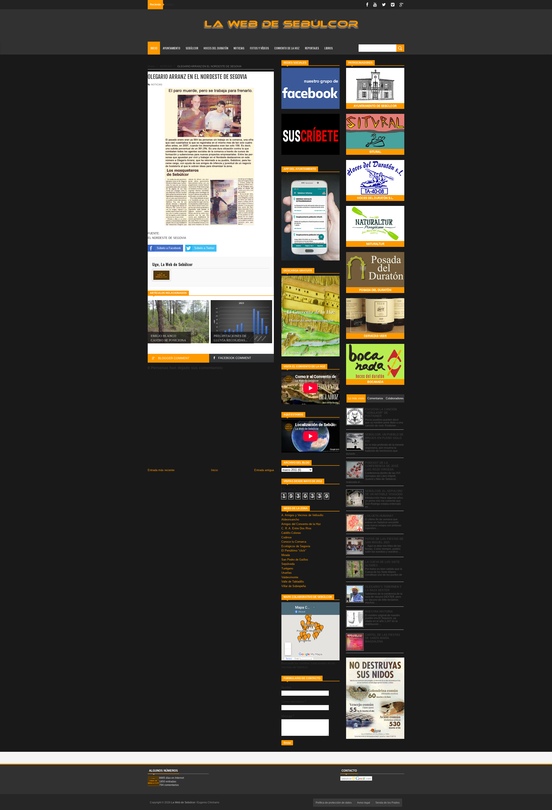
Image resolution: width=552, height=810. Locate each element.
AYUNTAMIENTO (171, 48)
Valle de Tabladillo (292, 581)
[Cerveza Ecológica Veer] (375, 338)
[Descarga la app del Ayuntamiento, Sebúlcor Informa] (310, 259)
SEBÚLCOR (192, 48)
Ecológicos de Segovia (295, 546)
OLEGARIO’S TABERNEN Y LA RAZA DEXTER (383, 588)
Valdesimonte (289, 577)
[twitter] (384, 5)
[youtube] (375, 5)
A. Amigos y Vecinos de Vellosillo (302, 515)
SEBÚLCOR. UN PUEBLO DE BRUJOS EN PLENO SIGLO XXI (384, 438)
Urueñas (286, 572)
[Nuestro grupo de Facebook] (310, 108)
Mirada (285, 555)
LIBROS (328, 48)
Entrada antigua (264, 470)
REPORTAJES (312, 48)
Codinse (286, 537)
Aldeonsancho (290, 519)
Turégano (287, 568)
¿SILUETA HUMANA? (379, 515)
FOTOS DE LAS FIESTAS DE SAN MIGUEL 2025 (384, 540)
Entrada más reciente (161, 470)
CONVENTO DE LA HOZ (287, 48)
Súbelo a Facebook (169, 248)
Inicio (154, 48)
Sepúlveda (288, 564)
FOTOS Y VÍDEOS (259, 48)
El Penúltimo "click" (293, 550)
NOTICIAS (239, 48)
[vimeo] (392, 5)
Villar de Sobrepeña (293, 586)
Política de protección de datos (334, 802)
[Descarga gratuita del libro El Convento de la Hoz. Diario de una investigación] (310, 355)
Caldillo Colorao (291, 532)
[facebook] (367, 5)
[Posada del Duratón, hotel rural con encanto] (375, 292)
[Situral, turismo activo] (375, 153)
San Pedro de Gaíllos (294, 559)
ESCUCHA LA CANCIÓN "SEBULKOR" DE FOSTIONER (381, 413)
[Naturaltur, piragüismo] (375, 246)
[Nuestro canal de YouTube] (310, 153)
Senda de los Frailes (387, 802)
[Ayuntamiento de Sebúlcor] (375, 108)
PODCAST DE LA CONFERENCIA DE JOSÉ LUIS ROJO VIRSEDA (381, 466)
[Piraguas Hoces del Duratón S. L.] (375, 200)
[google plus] (401, 5)
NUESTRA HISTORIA (379, 611)
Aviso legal (363, 802)
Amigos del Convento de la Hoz (301, 524)
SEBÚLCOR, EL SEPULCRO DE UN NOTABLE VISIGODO (384, 492)
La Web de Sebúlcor (183, 802)
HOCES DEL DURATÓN (216, 48)
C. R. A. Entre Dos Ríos (296, 528)
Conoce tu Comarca (293, 541)
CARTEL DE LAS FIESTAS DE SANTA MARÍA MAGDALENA (382, 638)
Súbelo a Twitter (204, 248)
